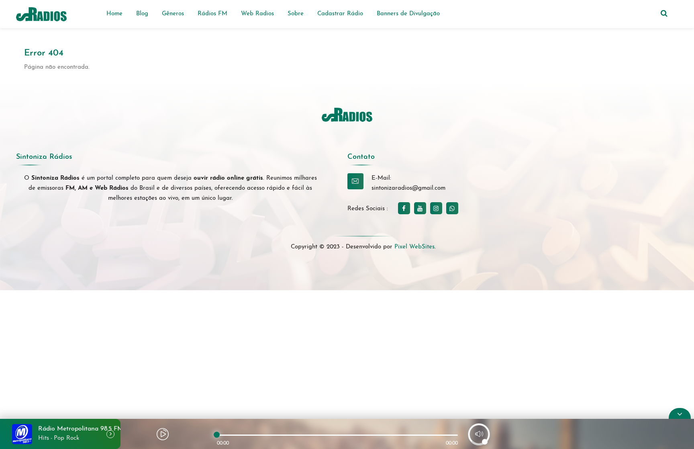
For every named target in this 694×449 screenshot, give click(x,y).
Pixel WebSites (414, 247)
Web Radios (257, 14)
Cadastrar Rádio (340, 14)
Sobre (296, 14)
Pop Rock (66, 438)
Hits (43, 438)
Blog (142, 14)
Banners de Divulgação (408, 14)
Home (114, 14)
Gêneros (173, 14)
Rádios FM (212, 14)
